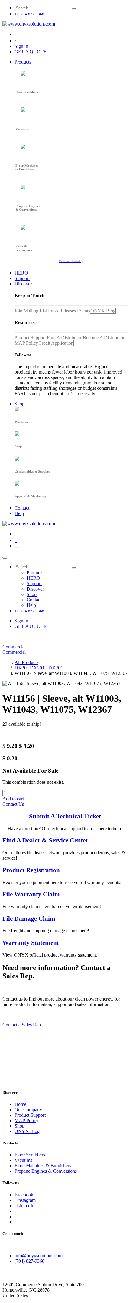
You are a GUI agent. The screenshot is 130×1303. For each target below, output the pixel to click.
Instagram (25, 1200)
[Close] (4, 558)
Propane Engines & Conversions (46, 1171)
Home (20, 1104)
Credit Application (55, 343)
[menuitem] (23, 61)
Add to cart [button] (13, 798)
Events (83, 310)
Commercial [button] (14, 646)
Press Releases (62, 310)
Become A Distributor (104, 337)
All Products (26, 662)
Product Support (30, 337)
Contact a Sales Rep (21, 1024)
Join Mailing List (31, 310)
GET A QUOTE (31, 51)
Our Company (28, 1109)
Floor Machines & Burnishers (43, 1165)
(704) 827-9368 (29, 1261)
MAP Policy (26, 343)
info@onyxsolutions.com (39, 1255)
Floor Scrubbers (30, 1154)
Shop (19, 1125)
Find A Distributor (64, 337)
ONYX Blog (102, 310)
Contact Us (13, 804)
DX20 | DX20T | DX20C (39, 667)
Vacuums (23, 1160)
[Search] (74, 9)
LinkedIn (24, 1205)
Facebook (24, 1194)
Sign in (21, 46)
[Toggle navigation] (17, 547)
